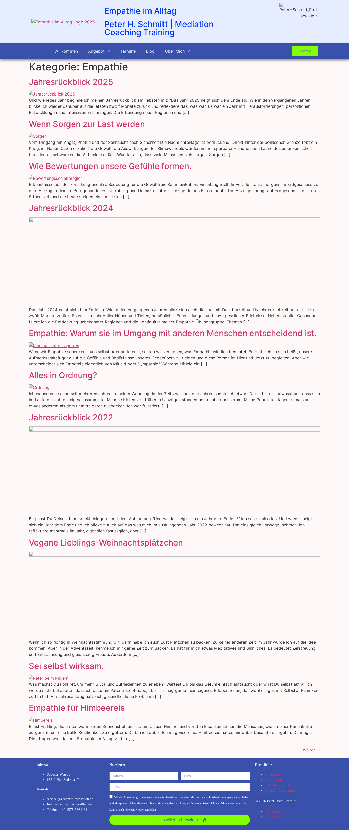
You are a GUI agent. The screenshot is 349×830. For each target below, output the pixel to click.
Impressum (273, 774)
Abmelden (272, 817)
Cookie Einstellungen (280, 790)
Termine (128, 51)
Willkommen (66, 51)
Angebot (96, 51)
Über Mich (175, 51)
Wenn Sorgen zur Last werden (87, 124)
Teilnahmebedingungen (282, 785)
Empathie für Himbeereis (77, 708)
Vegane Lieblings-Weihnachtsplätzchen (106, 543)
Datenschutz (274, 780)
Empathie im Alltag (140, 11)
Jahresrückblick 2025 (71, 82)
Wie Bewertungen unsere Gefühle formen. (110, 166)
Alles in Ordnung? (63, 375)
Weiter (311, 749)
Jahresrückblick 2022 (71, 417)
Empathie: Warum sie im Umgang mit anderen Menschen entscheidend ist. (173, 333)
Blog (150, 51)
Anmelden (272, 811)
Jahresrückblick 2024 (71, 208)
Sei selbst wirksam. (66, 666)
